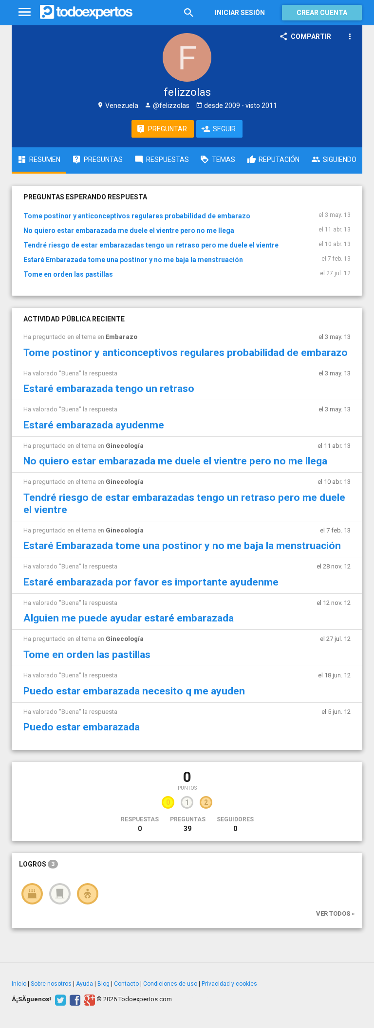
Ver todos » (335, 913)
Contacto (126, 983)
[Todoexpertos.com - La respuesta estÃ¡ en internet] (86, 12)
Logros (37, 864)
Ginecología (125, 445)
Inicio (19, 983)
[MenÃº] (24, 12)
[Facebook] (73, 999)
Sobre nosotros (51, 983)
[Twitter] (59, 999)
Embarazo (121, 336)
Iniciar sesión (240, 13)
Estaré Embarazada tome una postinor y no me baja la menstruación (133, 260)
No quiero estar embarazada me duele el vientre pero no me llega (128, 230)
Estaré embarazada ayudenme (93, 425)
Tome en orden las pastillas (68, 274)
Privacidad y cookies (229, 983)
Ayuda (84, 983)
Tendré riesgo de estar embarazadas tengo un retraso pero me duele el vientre (151, 245)
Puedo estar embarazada (81, 727)
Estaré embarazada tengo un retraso (108, 388)
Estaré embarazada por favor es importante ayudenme (151, 582)
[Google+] (88, 999)
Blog (103, 983)
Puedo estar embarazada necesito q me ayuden (134, 691)
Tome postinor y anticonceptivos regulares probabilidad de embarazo (136, 216)
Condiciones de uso (170, 983)
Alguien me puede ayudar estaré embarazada (128, 618)
